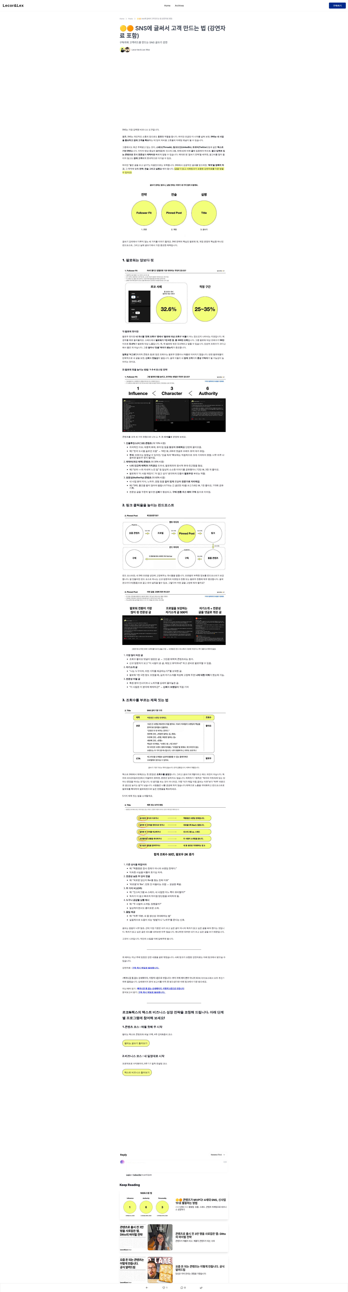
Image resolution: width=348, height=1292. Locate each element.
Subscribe (137, 1175)
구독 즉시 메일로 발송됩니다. (145, 967)
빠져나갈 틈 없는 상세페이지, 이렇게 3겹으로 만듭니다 (160, 988)
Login (128, 1175)
